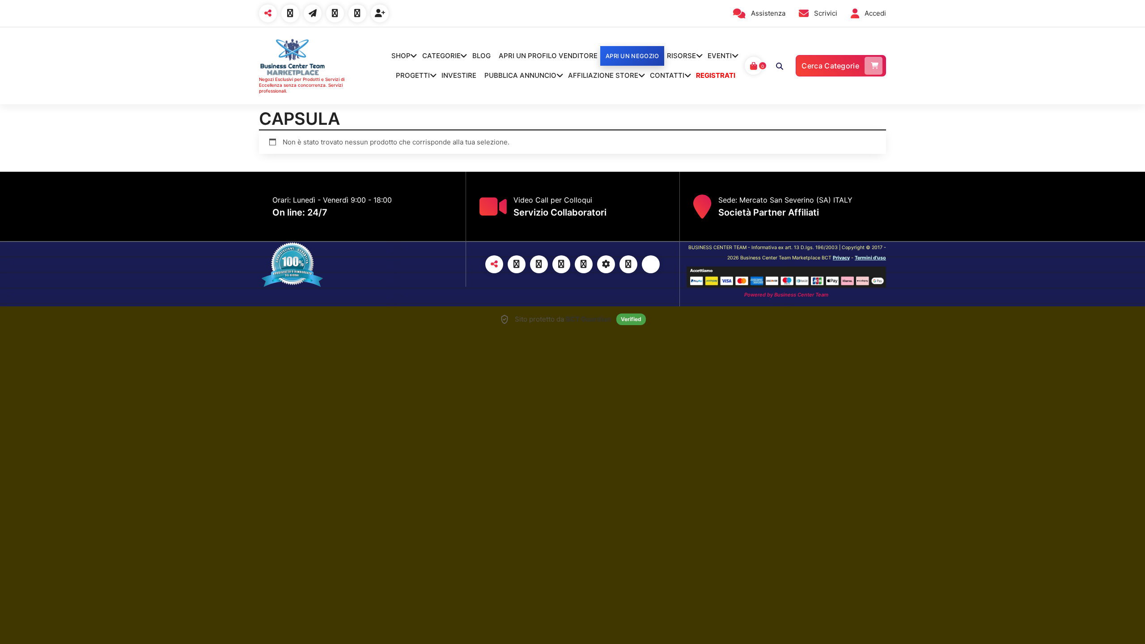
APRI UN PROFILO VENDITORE (548, 55)
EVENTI (720, 55)
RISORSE (681, 55)
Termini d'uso (870, 258)
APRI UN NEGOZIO (632, 55)
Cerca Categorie (830, 65)
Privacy (841, 258)
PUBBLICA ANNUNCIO (520, 75)
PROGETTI (413, 75)
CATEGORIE (441, 55)
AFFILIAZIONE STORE (603, 75)
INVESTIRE (458, 75)
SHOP (401, 55)
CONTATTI (667, 75)
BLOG (481, 55)
